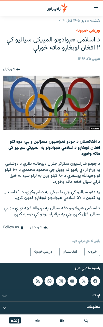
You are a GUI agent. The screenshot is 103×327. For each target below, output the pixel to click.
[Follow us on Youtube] (72, 281)
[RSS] (37, 281)
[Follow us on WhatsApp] (49, 281)
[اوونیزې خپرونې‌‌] (37, 320)
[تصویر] (62, 320)
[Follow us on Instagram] (61, 281)
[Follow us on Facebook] (95, 281)
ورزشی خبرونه (88, 30)
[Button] (11, 70)
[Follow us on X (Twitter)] (83, 281)
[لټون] (86, 320)
